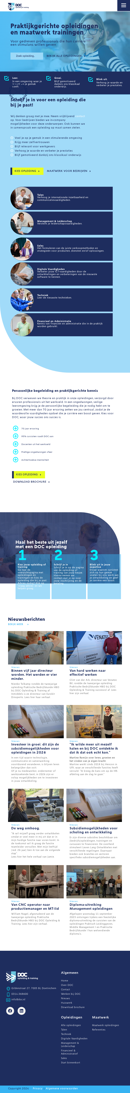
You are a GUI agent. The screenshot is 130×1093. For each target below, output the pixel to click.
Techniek (66, 1034)
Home (64, 981)
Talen (64, 1030)
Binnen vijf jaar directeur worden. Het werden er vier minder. (34, 674)
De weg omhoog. (25, 828)
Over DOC (67, 985)
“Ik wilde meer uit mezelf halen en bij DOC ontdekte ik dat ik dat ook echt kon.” (94, 748)
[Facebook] (10, 1011)
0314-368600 (19, 994)
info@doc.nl (18, 1000)
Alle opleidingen (71, 1025)
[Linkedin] (22, 1011)
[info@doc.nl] (8, 1000)
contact (80, 116)
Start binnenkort (70, 1063)
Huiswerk (66, 1003)
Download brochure (73, 1007)
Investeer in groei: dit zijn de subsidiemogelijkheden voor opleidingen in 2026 (35, 748)
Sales (64, 1058)
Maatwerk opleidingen (105, 1025)
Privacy (37, 1088)
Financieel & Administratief (69, 1052)
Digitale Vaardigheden (74, 1039)
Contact (65, 990)
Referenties (98, 1030)
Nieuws (65, 998)
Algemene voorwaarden (62, 1088)
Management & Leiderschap (70, 1044)
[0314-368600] (8, 995)
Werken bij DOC (71, 994)
